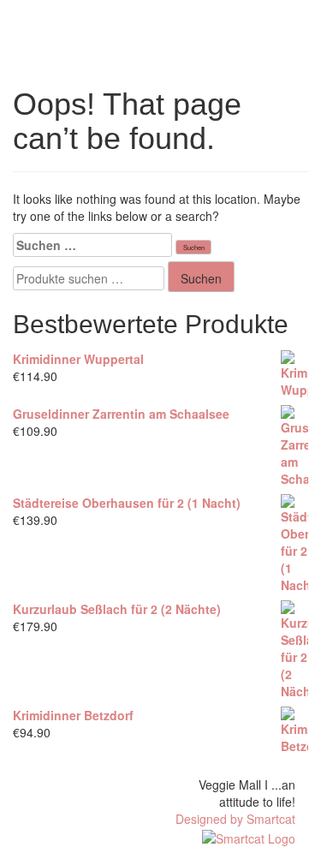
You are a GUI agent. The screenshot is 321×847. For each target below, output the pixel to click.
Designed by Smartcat (235, 818)
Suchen (201, 278)
